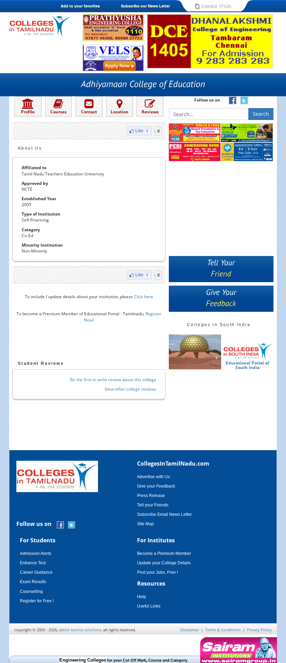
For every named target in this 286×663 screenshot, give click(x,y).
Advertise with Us (153, 476)
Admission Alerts (35, 553)
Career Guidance (36, 572)
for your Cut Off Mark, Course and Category (116, 660)
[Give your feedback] (221, 299)
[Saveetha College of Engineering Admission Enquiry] (247, 152)
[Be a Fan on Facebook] (60, 524)
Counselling (31, 591)
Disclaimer (189, 629)
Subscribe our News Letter (145, 5)
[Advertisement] (89, 343)
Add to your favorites (80, 5)
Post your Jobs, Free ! (157, 572)
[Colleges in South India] (195, 351)
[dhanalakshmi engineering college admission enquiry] (210, 41)
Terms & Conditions (223, 629)
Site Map (145, 523)
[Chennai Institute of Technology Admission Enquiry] (247, 133)
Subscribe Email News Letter (164, 514)
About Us (30, 148)
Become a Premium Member (164, 553)
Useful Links (148, 606)
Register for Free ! (37, 600)
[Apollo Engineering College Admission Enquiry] (195, 133)
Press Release (151, 495)
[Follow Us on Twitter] (71, 524)
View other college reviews (130, 389)
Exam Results (33, 581)
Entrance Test (33, 562)
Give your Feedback (156, 486)
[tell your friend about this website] (221, 269)
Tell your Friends (152, 505)
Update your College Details (164, 562)
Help (141, 596)
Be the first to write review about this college (113, 380)
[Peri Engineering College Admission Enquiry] (195, 152)
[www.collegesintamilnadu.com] (40, 26)
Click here (143, 297)
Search (261, 114)
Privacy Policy (259, 629)
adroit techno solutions (80, 629)
